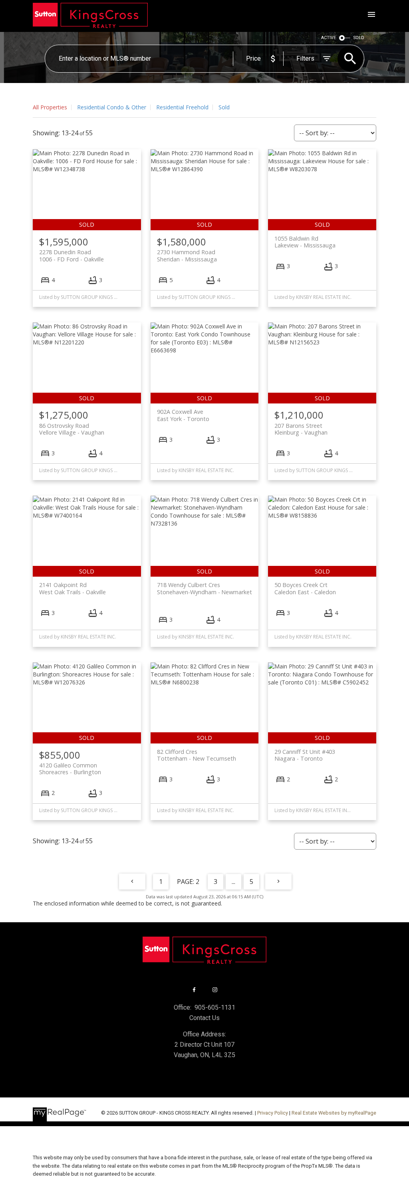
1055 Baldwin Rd (305, 242)
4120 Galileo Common (70, 768)
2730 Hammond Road (187, 255)
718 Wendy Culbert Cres (204, 588)
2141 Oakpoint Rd (72, 588)
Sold (224, 107)
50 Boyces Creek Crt (305, 588)
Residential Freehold (182, 107)
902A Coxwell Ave (183, 415)
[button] (194, 989)
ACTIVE (328, 37)
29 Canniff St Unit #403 (304, 755)
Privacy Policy (272, 1113)
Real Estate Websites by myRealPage (334, 1113)
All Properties (50, 107)
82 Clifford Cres (196, 755)
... (233, 881)
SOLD (358, 37)
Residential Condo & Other (111, 107)
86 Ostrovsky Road (71, 429)
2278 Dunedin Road (71, 255)
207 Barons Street (301, 429)
